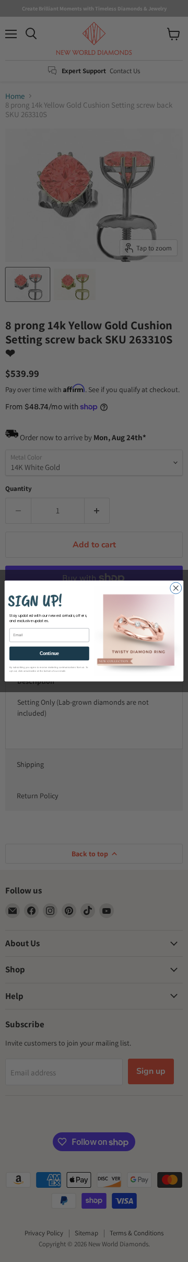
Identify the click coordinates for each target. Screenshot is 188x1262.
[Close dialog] (176, 588)
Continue (50, 653)
